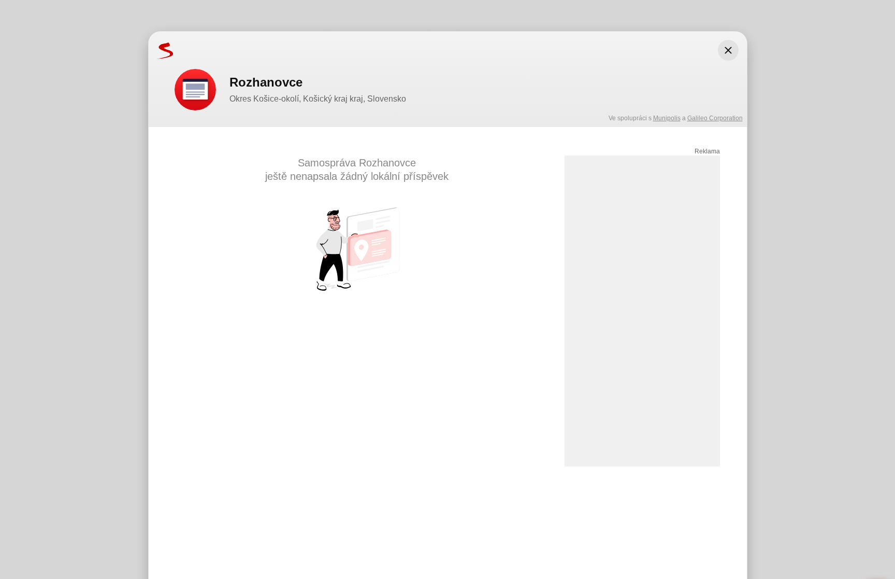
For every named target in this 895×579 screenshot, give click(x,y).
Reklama (707, 151)
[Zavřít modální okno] (728, 50)
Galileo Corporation (715, 118)
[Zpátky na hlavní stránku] (161, 50)
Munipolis (667, 118)
